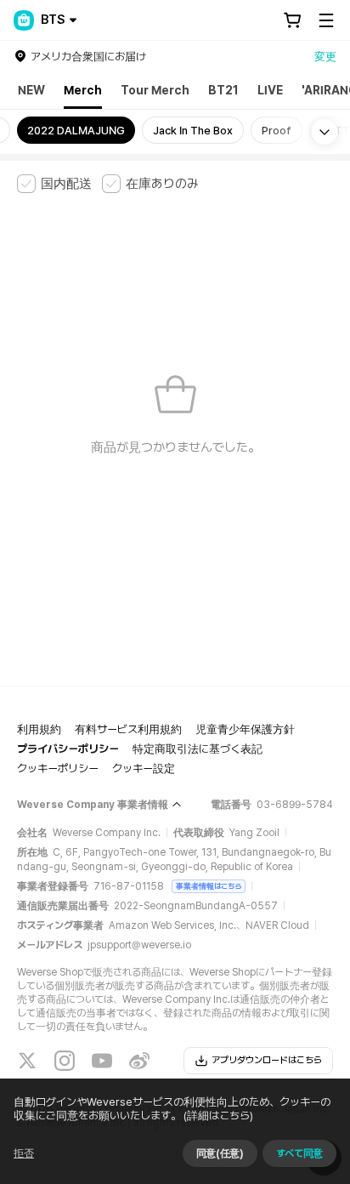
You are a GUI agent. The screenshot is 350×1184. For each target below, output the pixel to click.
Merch (83, 90)
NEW (31, 90)
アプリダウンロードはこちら (267, 1060)
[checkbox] (54, 183)
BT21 (223, 90)
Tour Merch (155, 90)
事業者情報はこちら (208, 886)
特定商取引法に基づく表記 (197, 749)
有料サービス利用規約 (128, 729)
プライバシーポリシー (68, 749)
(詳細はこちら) (218, 1115)
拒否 (24, 1153)
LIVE (270, 90)
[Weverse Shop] (24, 20)
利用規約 (39, 729)
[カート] (292, 20)
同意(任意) (220, 1153)
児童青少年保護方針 (245, 729)
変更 (325, 56)
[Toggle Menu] (326, 20)
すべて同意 (299, 1153)
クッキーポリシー (58, 768)
